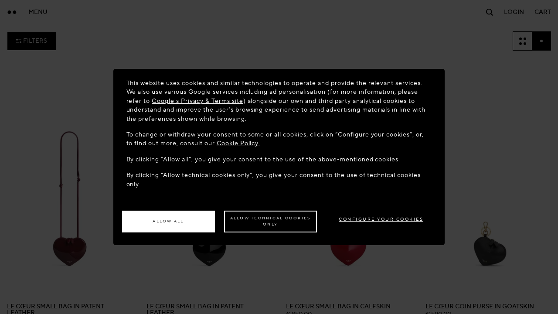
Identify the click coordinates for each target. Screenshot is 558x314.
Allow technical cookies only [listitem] (270, 221)
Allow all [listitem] (168, 221)
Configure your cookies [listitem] (381, 219)
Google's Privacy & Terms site (197, 101)
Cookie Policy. (238, 143)
